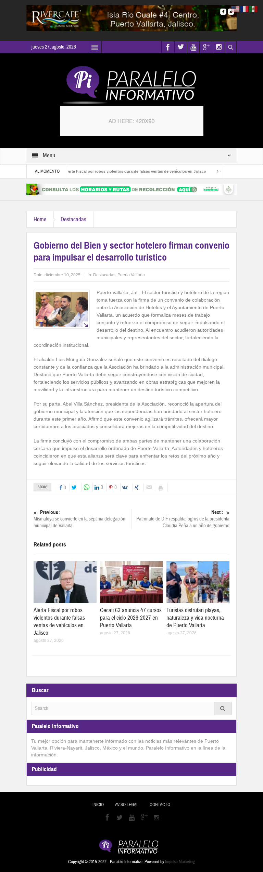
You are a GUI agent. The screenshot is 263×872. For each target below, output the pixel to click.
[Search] (223, 708)
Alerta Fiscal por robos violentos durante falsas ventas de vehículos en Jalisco (123, 171)
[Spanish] (253, 8)
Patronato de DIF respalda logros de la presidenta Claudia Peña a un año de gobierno (182, 519)
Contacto (160, 804)
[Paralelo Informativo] (131, 85)
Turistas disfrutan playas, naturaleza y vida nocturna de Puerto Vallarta (195, 618)
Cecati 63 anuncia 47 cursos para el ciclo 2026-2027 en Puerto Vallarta (131, 618)
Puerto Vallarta (131, 275)
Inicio (98, 804)
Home (40, 219)
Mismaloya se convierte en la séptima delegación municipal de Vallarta (79, 519)
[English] (235, 8)
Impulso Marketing (180, 861)
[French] (244, 8)
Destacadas (73, 219)
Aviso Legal (126, 804)
